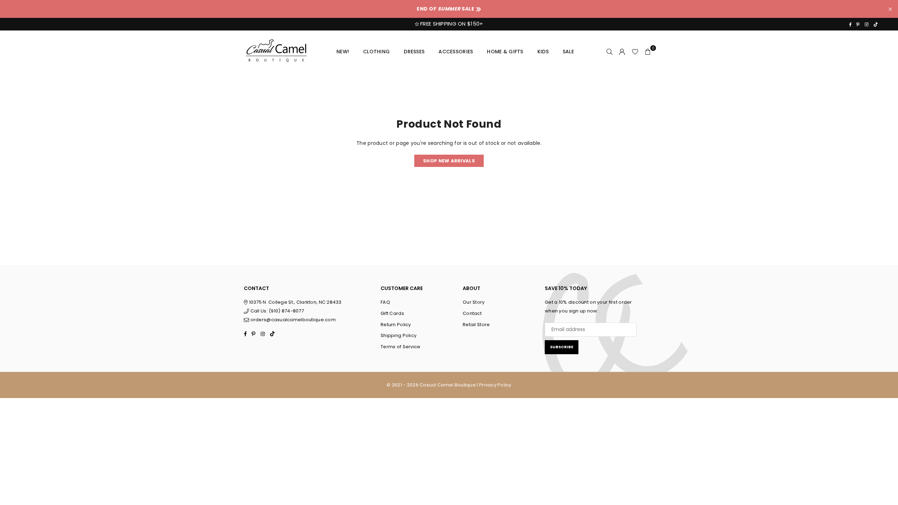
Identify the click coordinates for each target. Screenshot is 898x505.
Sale (568, 51)
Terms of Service (400, 346)
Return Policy (396, 324)
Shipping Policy (398, 335)
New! (342, 51)
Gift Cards (392, 313)
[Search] (609, 51)
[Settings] (622, 51)
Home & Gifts (505, 51)
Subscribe (561, 347)
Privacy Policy (495, 385)
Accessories (455, 51)
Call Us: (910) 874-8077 (276, 311)
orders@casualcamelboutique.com (293, 319)
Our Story (474, 302)
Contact (472, 313)
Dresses (414, 51)
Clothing (376, 51)
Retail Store (476, 324)
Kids (543, 51)
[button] (648, 51)
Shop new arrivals (449, 160)
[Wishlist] (635, 51)
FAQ (385, 302)
